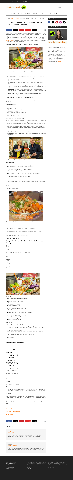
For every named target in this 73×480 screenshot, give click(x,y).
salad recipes (8, 382)
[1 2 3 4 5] (7, 267)
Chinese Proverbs (9, 414)
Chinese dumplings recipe (11, 408)
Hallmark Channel (9, 40)
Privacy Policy (29, 468)
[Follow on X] (53, 22)
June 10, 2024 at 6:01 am (12, 445)
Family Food (12, 250)
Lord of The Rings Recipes (10, 463)
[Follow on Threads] (64, 22)
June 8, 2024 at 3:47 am (12, 432)
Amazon (59, 61)
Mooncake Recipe (9, 417)
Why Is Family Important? (10, 464)
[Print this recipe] (6, 245)
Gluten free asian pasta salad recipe (13, 411)
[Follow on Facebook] (49, 22)
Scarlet (8, 248)
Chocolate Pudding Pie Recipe (11, 462)
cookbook (8, 381)
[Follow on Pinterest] (56, 22)
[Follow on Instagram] (60, 22)
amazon (12, 38)
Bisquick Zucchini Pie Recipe (10, 467)
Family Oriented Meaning (10, 468)
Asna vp (9, 431)
